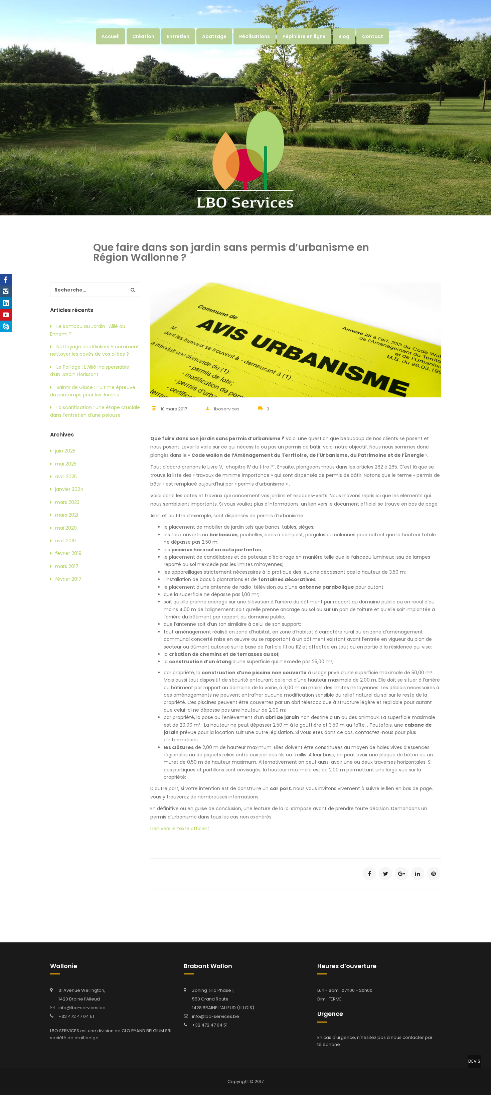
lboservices (226, 409)
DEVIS (474, 1061)
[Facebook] (6, 280)
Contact (372, 36)
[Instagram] (6, 291)
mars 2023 (67, 502)
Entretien (178, 36)
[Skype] (6, 326)
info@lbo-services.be (82, 1008)
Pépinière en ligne (304, 36)
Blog (343, 36)
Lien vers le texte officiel (178, 828)
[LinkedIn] (6, 303)
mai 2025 (65, 464)
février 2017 (68, 579)
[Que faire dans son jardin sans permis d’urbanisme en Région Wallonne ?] (369, 873)
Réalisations (254, 36)
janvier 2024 (69, 489)
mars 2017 (66, 566)
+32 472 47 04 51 (76, 1016)
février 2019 (68, 553)
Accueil (111, 36)
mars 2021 (66, 515)
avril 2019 (65, 540)
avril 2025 (66, 476)
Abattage (214, 36)
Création (143, 36)
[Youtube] (6, 315)
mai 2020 (66, 528)
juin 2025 (65, 450)
